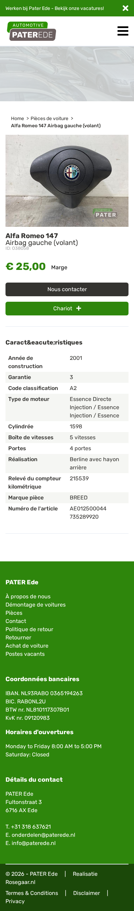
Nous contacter (67, 289)
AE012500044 (88, 508)
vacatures (91, 8)
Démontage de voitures (35, 604)
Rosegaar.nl (20, 882)
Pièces (13, 613)
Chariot (63, 308)
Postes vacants (25, 654)
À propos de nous (28, 596)
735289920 (84, 516)
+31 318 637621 (31, 826)
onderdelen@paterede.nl (43, 835)
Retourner (18, 637)
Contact (15, 621)
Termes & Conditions (31, 893)
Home (17, 118)
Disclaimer (86, 893)
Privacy (15, 901)
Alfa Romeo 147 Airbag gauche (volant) (56, 126)
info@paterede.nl (34, 843)
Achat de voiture (26, 645)
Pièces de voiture (49, 118)
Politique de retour (29, 629)
